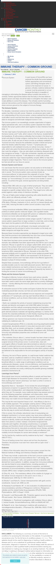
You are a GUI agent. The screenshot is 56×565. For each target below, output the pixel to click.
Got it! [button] (15, 561)
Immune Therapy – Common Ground (23, 71)
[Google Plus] (28, 522)
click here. (44, 538)
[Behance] (28, 523)
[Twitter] (28, 520)
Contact (12, 530)
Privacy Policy (35, 529)
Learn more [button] (22, 557)
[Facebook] (28, 519)
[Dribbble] (28, 525)
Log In (18, 35)
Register (12, 35)
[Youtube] (28, 526)
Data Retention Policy (44, 529)
